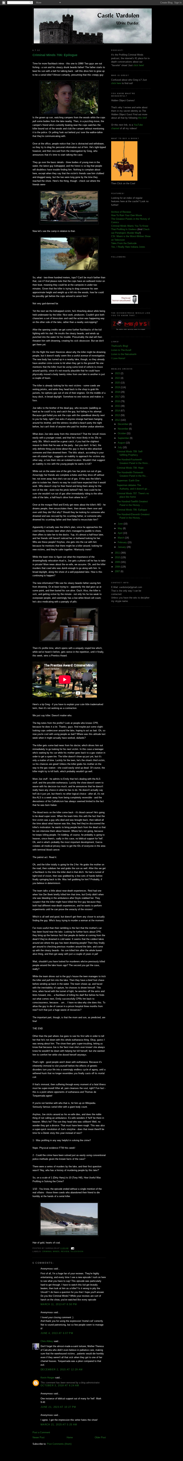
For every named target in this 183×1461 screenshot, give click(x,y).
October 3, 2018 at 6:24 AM (60, 1385)
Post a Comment (41, 1432)
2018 (118, 392)
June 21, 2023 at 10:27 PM (58, 1407)
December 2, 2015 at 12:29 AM (62, 1369)
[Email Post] (72, 1248)
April (120, 533)
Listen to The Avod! (121, 350)
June (120, 523)
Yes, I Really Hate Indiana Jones (128, 247)
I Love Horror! (118, 358)
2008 (118, 566)
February (123, 542)
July (120, 447)
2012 (118, 420)
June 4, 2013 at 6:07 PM (57, 1333)
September (124, 438)
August (122, 442)
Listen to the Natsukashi (123, 354)
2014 (118, 410)
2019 (118, 387)
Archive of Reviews (121, 212)
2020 (118, 382)
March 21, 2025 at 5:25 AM (59, 1424)
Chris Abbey (47, 1341)
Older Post (100, 1437)
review (65, 1251)
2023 (118, 373)
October (122, 433)
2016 (118, 401)
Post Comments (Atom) (59, 1444)
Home (70, 1437)
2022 (118, 378)
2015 (118, 406)
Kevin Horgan (48, 1377)
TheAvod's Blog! (119, 346)
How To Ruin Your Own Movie (126, 215)
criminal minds (51, 1251)
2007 (118, 571)
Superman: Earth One (128, 480)
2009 (118, 562)
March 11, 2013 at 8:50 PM (59, 1304)
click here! (138, 65)
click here (116, 83)
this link (142, 117)
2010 (118, 557)
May (120, 528)
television (76, 1251)
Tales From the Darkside (124, 243)
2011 (118, 552)
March (121, 537)
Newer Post (38, 1437)
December (123, 424)
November (123, 428)
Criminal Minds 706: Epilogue (55, 55)
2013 (118, 415)
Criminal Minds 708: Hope (130, 467)
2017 (118, 396)
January (122, 547)
